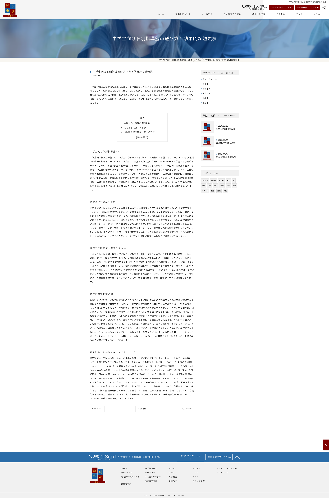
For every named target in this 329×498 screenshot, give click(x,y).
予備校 (213, 180)
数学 (222, 185)
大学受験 (207, 93)
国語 (209, 185)
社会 (234, 185)
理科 (228, 185)
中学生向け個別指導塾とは (137, 123)
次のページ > (187, 408)
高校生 (206, 102)
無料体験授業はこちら (307, 7)
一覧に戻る (142, 408)
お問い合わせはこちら (281, 7)
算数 (203, 185)
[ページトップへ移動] (237, 457)
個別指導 (207, 88)
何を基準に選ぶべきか (135, 127)
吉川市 (221, 180)
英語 (215, 185)
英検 (225, 191)
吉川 (228, 180)
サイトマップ (222, 472)
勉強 (219, 191)
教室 (212, 191)
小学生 (206, 98)
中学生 (206, 84)
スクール (205, 191)
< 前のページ (97, 408)
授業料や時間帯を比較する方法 (139, 132)
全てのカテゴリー (210, 79)
